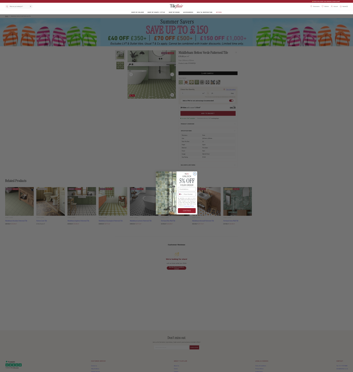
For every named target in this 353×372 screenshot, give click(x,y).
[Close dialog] (194, 173)
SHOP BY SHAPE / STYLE (156, 12)
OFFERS (219, 12)
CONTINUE (187, 211)
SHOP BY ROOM (174, 12)
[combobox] (180, 194)
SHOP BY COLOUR (137, 12)
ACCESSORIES (188, 12)
